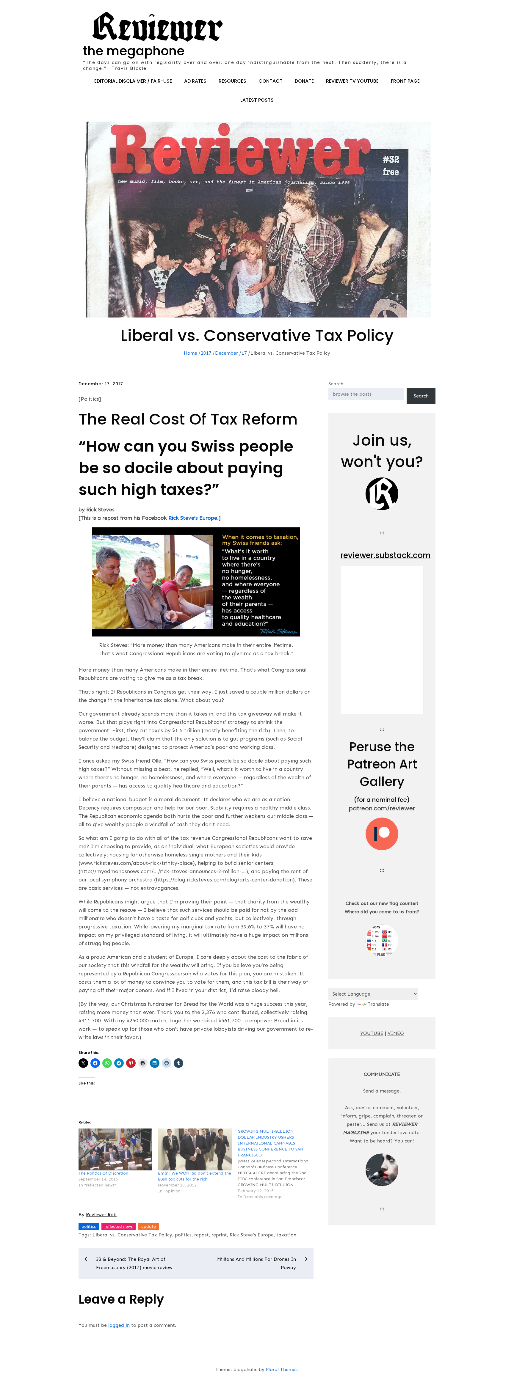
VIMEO (396, 1033)
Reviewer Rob (101, 1214)
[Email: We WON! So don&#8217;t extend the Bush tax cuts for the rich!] (194, 1149)
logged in (119, 1325)
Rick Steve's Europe (252, 1235)
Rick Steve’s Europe (192, 518)
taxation (286, 1235)
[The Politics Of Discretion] (115, 1149)
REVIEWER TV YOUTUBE (352, 81)
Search (335, 383)
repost (201, 1235)
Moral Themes (281, 1369)
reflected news (118, 1226)
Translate (378, 1004)
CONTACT (270, 81)
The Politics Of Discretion (103, 1173)
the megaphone (133, 51)
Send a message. (382, 1091)
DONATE (304, 81)
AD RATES (195, 81)
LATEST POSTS (257, 100)
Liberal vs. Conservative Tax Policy (132, 1235)
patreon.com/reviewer (382, 808)
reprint (219, 1235)
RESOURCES (232, 81)
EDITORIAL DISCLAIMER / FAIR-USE (133, 81)
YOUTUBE (371, 1033)
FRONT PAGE (405, 81)
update (148, 1226)
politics (89, 1226)
